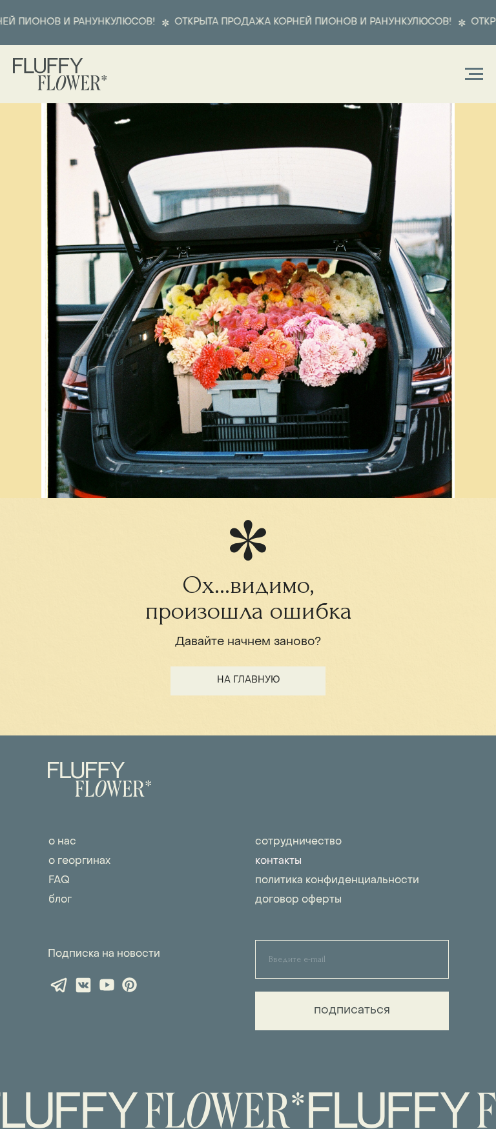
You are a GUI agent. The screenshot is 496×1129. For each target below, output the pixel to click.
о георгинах (79, 861)
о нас (62, 842)
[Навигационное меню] (474, 74)
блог (60, 900)
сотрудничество (298, 842)
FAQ (59, 880)
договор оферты (298, 900)
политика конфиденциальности (337, 880)
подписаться (352, 1010)
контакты (278, 861)
